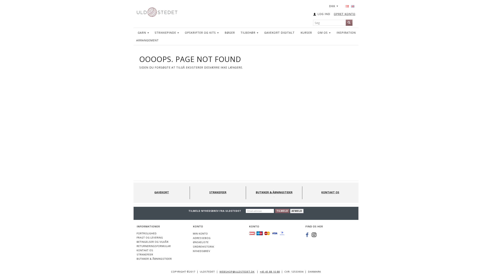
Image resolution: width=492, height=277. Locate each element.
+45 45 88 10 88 (270, 271)
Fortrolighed (147, 233)
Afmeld (297, 211)
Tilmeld (282, 211)
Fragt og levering (150, 237)
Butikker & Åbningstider (154, 258)
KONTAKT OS (145, 250)
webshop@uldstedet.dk (236, 271)
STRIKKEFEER (145, 254)
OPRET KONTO (344, 14)
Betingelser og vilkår (153, 242)
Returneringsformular (154, 246)
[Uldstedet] (157, 11)
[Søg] (349, 23)
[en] (352, 5)
